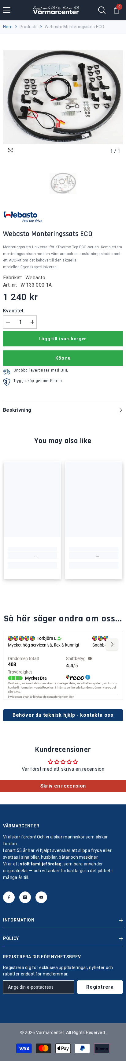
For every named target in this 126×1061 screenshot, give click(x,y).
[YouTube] (41, 897)
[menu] (6, 10)
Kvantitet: (14, 311)
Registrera (100, 987)
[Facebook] (9, 897)
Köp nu (62, 358)
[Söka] (102, 10)
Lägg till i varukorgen (63, 338)
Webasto (35, 278)
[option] (63, 97)
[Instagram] (25, 897)
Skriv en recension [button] (63, 786)
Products (29, 26)
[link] (32, 555)
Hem (8, 26)
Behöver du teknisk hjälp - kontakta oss (63, 715)
